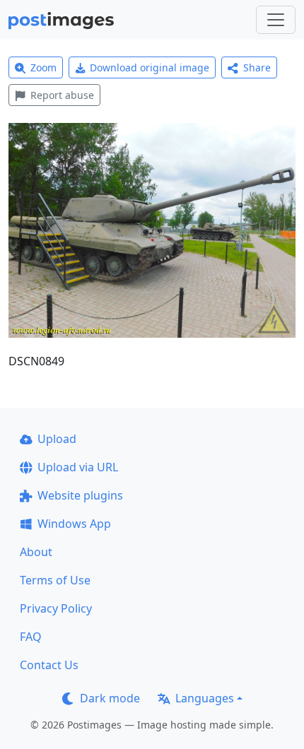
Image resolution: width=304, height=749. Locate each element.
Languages (204, 698)
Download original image (149, 67)
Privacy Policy (56, 608)
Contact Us (49, 665)
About (36, 552)
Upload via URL (77, 467)
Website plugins (80, 495)
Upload (56, 439)
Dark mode (110, 698)
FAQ (31, 636)
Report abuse (62, 95)
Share (257, 67)
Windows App (74, 523)
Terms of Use (55, 580)
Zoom (43, 67)
